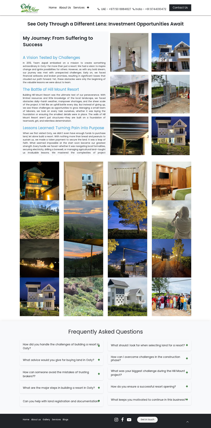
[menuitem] (53, 7)
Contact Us (180, 7)
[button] (187, 422)
